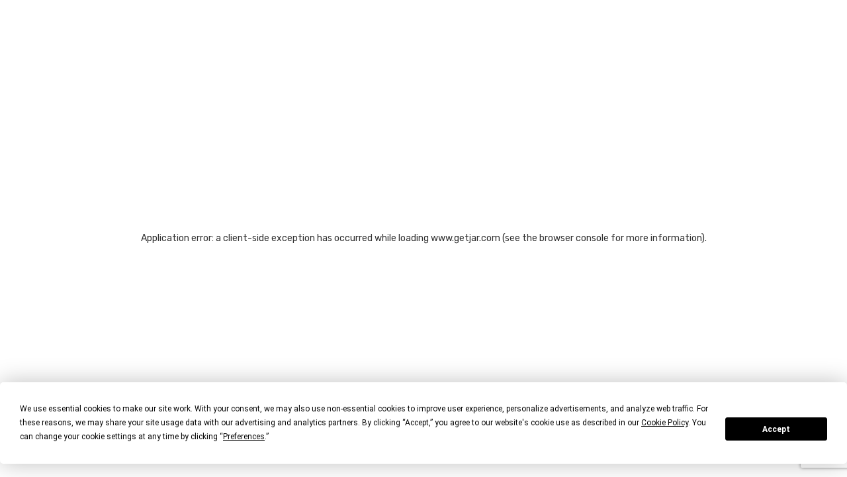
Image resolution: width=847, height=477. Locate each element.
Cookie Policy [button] (664, 422)
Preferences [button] (244, 436)
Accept (776, 429)
